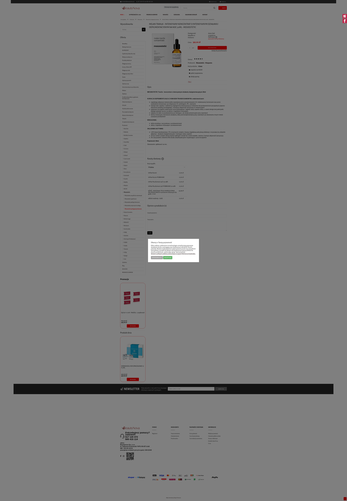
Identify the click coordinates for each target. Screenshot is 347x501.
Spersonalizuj (157, 257)
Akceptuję (167, 257)
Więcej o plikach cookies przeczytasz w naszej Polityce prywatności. (173, 254)
